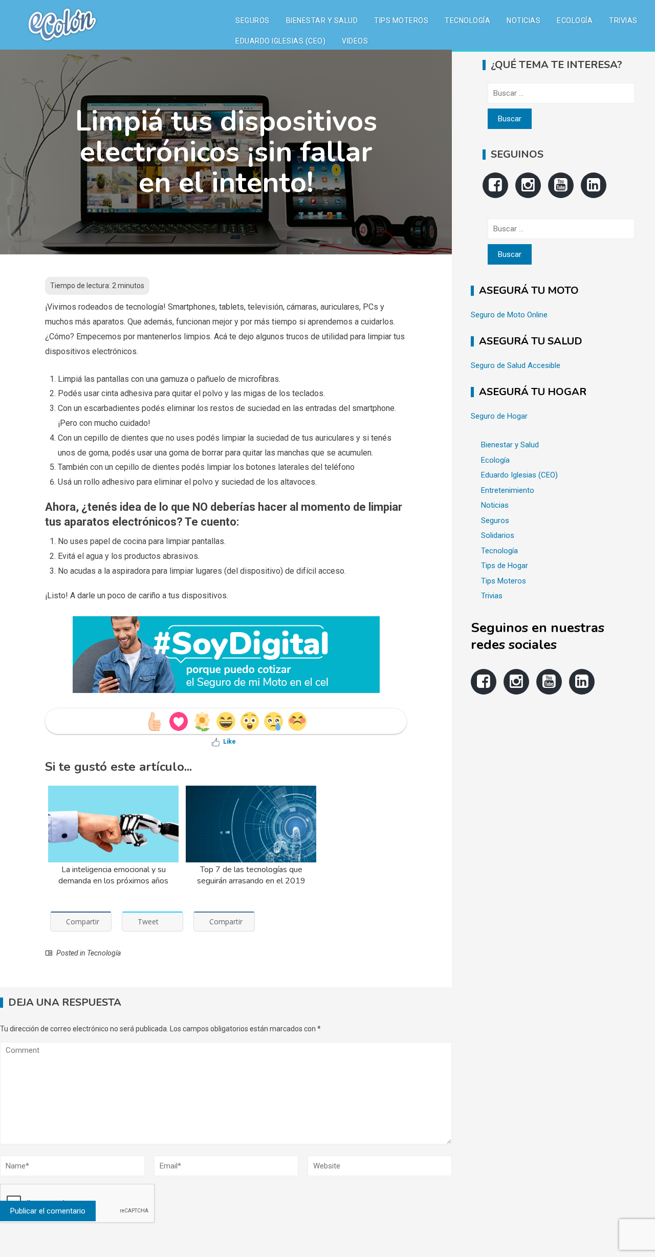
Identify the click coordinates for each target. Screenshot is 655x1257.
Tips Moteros (401, 20)
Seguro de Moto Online (509, 314)
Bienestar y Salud (322, 20)
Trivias (623, 20)
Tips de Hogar (504, 565)
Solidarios (497, 535)
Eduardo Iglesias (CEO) (280, 41)
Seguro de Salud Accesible (515, 365)
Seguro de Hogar (499, 416)
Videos (355, 41)
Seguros (252, 20)
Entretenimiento (507, 490)
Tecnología (467, 20)
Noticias (523, 20)
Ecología (575, 20)
